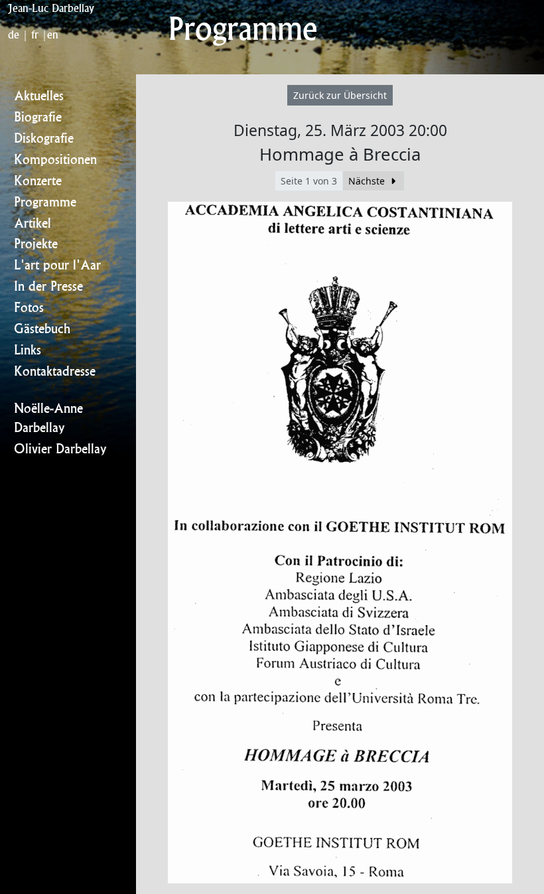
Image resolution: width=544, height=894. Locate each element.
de (13, 34)
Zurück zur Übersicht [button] (340, 95)
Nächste (367, 181)
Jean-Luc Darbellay (51, 8)
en (52, 34)
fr (34, 34)
